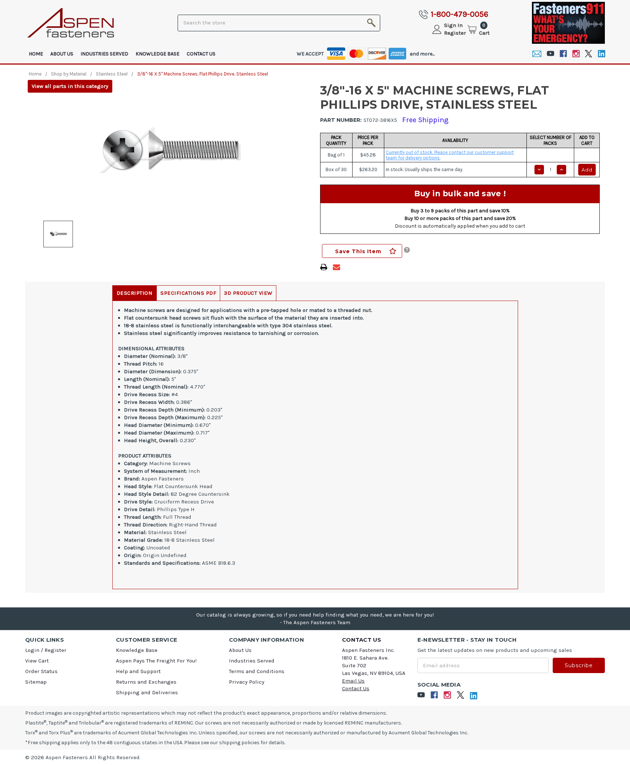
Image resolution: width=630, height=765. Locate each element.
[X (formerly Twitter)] (588, 54)
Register (455, 33)
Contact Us (201, 54)
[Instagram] (576, 54)
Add (587, 170)
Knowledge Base (157, 54)
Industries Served (104, 54)
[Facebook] (563, 54)
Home (36, 54)
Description (135, 293)
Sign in (453, 25)
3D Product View (248, 293)
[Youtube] (550, 54)
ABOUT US (61, 54)
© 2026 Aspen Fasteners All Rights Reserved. (83, 757)
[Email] (536, 53)
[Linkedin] (601, 54)
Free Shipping (425, 120)
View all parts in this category (70, 86)
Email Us (353, 680)
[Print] (323, 267)
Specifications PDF (188, 293)
